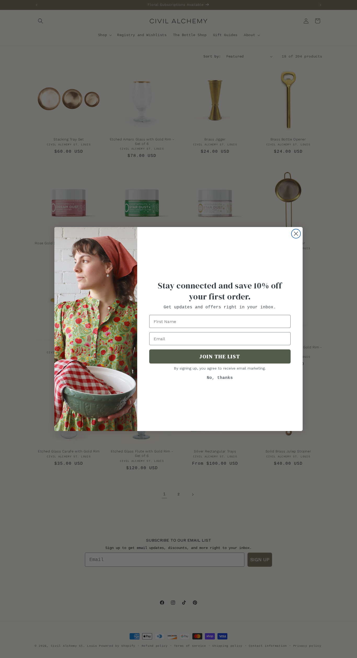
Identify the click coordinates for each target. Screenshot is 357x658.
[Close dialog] (296, 233)
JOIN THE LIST (219, 356)
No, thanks (220, 378)
